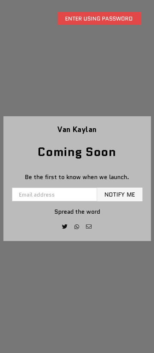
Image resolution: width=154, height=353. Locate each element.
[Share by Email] (89, 226)
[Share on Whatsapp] (77, 226)
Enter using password (99, 19)
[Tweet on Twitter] (65, 226)
